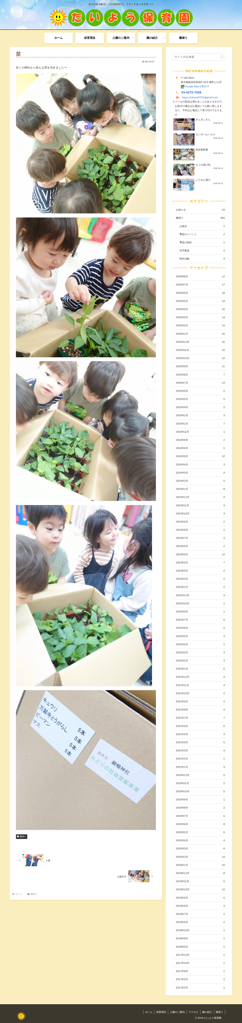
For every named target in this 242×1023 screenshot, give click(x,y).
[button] (222, 57)
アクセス (193, 1012)
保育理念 (161, 1012)
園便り (23, 836)
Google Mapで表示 (195, 86)
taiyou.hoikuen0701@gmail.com (200, 97)
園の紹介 (207, 1012)
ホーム (149, 1012)
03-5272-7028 (191, 92)
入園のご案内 (177, 1012)
